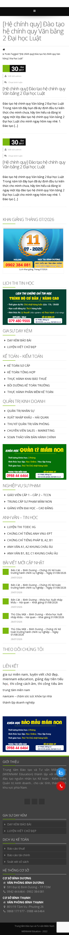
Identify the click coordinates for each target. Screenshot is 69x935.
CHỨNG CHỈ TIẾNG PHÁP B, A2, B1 (30, 540)
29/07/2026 (16, 577)
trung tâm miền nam (16, 690)
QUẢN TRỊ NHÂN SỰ (20, 411)
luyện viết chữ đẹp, (44, 674)
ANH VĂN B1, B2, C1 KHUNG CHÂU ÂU (32, 553)
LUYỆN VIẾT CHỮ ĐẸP (21, 347)
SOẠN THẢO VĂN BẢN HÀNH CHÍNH (31, 437)
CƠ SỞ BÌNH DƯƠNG (17, 878)
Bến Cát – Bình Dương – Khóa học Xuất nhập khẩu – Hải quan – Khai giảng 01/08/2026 (36, 601)
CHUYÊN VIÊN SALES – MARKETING (30, 431)
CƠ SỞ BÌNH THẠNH (16, 898)
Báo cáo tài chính (18, 855)
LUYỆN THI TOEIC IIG (21, 527)
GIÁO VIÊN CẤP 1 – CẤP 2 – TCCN (29, 495)
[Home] (4, 49)
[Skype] (42, 801)
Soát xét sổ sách (18, 862)
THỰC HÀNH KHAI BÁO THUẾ (27, 379)
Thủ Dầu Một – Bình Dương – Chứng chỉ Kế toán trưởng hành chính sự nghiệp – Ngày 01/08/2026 (36, 631)
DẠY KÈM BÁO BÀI (19, 340)
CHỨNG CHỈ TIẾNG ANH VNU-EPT (29, 534)
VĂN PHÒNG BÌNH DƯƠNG (25, 883)
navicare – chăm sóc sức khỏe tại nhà (27, 696)
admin (18, 76)
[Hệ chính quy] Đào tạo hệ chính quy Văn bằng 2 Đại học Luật (34, 91)
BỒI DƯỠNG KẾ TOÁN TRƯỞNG (28, 385)
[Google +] (34, 801)
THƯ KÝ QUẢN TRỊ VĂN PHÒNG (28, 424)
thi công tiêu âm (50, 683)
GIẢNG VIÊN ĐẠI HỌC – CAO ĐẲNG (30, 508)
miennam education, (18, 679)
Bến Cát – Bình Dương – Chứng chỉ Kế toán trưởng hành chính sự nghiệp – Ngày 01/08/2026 (38, 571)
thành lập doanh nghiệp (19, 702)
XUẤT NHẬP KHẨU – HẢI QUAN (28, 417)
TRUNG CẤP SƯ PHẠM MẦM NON (29, 502)
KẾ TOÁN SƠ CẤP (18, 366)
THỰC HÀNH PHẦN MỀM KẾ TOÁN (30, 392)
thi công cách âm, (23, 683)
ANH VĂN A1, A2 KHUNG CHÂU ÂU (30, 547)
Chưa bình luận (15, 82)
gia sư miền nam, (16, 674)
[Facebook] (27, 801)
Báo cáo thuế (16, 848)
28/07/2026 (16, 621)
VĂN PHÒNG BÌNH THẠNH (25, 902)
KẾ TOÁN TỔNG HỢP (21, 372)
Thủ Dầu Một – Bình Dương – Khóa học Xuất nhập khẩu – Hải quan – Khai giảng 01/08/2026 (37, 616)
